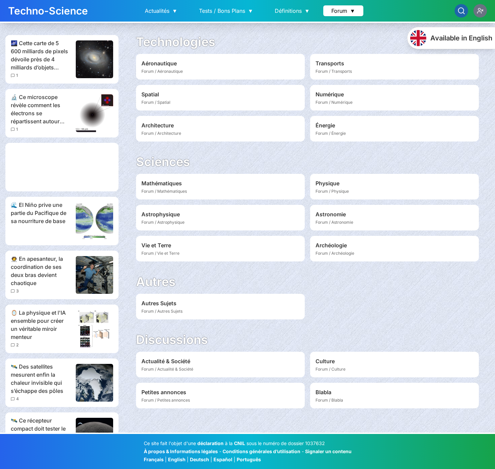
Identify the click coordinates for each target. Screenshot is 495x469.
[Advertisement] (62, 167)
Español (222, 459)
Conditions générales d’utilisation (261, 451)
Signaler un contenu (328, 451)
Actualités (161, 10)
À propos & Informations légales (181, 451)
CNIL (239, 443)
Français (154, 459)
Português (249, 459)
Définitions (292, 10)
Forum (343, 10)
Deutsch (199, 459)
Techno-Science (48, 11)
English (177, 459)
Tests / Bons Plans (226, 10)
